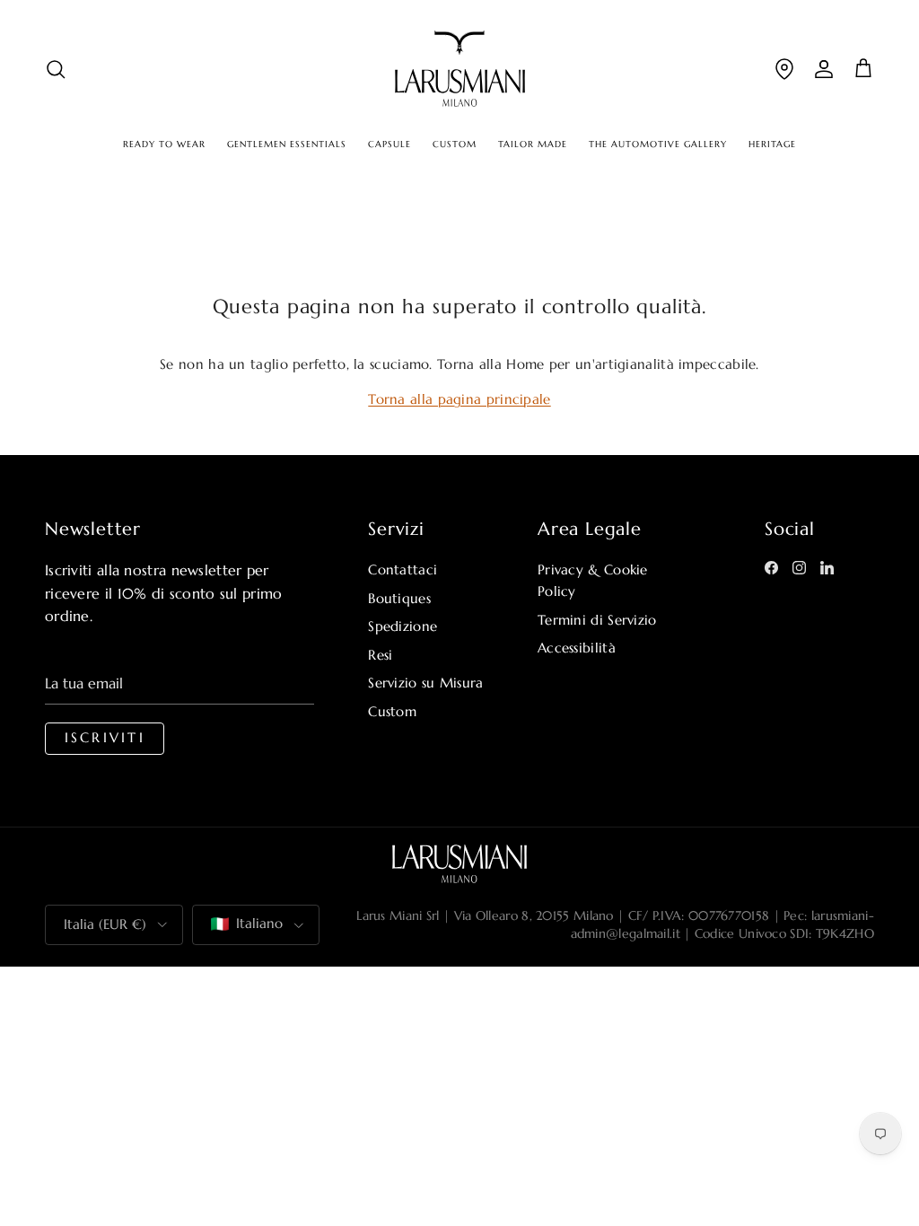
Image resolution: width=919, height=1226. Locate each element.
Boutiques (399, 598)
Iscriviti (105, 738)
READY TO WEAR (164, 144)
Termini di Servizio (597, 619)
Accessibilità (577, 647)
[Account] (824, 68)
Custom (392, 711)
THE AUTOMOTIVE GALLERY (658, 144)
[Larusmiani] (460, 69)
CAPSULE (389, 144)
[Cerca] (55, 68)
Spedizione (402, 626)
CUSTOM (455, 144)
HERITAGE (772, 144)
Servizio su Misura (425, 682)
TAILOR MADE (532, 144)
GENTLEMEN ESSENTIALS (286, 144)
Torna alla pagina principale (459, 398)
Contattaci (402, 569)
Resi (380, 654)
